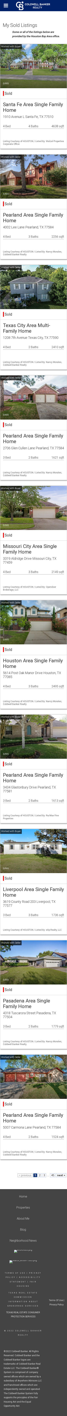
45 (52, 1175)
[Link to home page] (33, 5)
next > (61, 1175)
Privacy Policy (57, 1304)
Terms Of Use (15, 1273)
